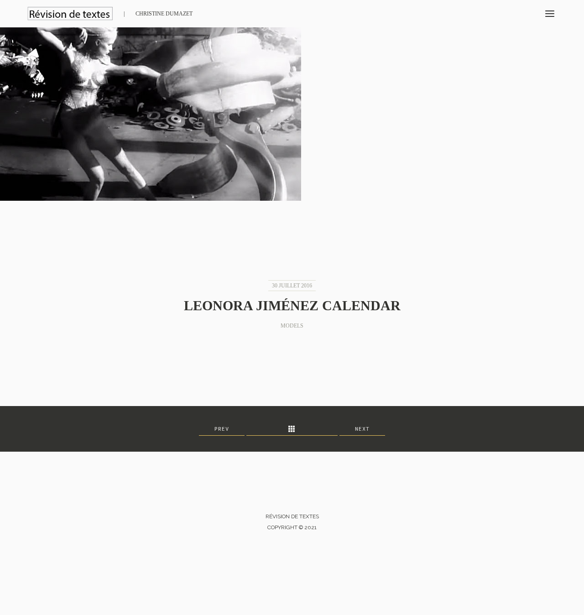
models (292, 326)
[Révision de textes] (70, 14)
